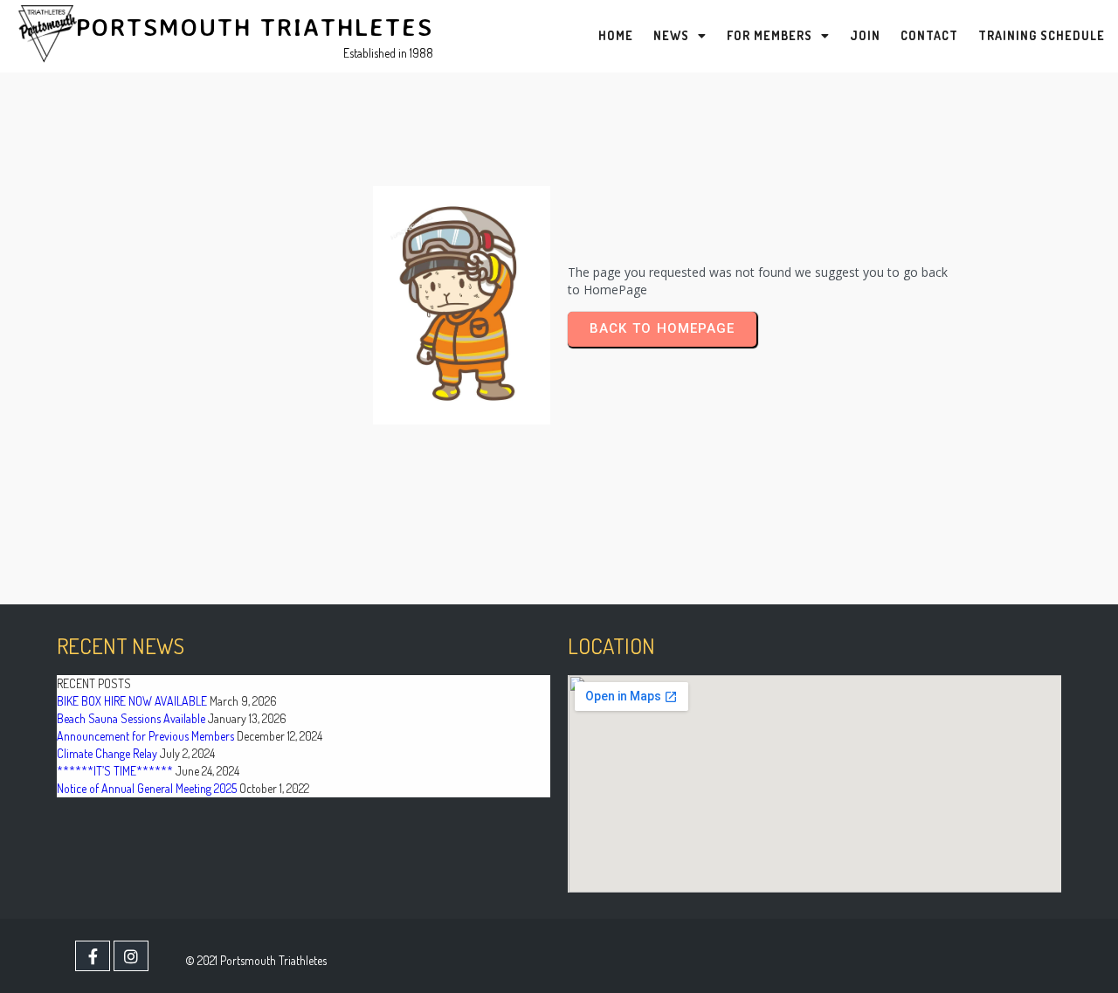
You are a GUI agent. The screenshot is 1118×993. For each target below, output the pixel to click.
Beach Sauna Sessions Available (131, 718)
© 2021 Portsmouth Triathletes (256, 960)
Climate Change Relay (107, 753)
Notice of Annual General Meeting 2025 (147, 788)
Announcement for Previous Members (145, 735)
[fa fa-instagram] (131, 956)
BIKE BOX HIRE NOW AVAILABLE (132, 700)
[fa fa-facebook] (92, 956)
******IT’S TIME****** (115, 770)
